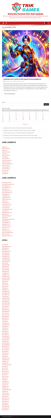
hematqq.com (5, 170)
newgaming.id (5, 296)
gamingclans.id (5, 334)
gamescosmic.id (6, 304)
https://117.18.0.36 (6, 148)
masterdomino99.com (7, 163)
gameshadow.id (5, 279)
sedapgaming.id (5, 264)
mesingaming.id (5, 406)
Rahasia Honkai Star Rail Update (25, 13)
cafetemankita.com (6, 204)
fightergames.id (5, 358)
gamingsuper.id (5, 408)
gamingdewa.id (5, 249)
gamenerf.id (5, 368)
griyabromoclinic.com (7, 236)
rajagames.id (5, 281)
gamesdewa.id (5, 266)
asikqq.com (4, 147)
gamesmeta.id (5, 346)
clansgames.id (5, 353)
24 (16, 119)
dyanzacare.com (6, 234)
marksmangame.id (6, 389)
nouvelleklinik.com (6, 222)
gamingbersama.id (6, 251)
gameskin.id (5, 366)
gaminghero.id (5, 399)
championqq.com (6, 167)
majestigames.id (6, 276)
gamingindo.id (5, 403)
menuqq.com (5, 173)
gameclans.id (5, 369)
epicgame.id (5, 384)
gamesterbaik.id (5, 269)
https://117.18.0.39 (6, 152)
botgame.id (4, 379)
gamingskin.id (5, 333)
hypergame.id (5, 388)
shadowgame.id (5, 291)
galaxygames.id (5, 309)
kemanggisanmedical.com (8, 219)
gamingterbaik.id (6, 254)
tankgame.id (5, 391)
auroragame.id (5, 319)
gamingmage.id (5, 338)
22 (2, 119)
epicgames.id (5, 361)
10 (16, 114)
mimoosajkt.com (6, 207)
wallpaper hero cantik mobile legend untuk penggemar (22, 79)
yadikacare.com (6, 227)
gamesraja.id (5, 263)
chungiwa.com (5, 211)
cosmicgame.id (5, 323)
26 (29, 119)
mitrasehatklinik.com (7, 216)
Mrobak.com (5, 201)
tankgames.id (5, 363)
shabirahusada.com (6, 226)
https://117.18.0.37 (6, 165)
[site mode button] (45, 23)
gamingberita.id (5, 294)
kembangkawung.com (7, 209)
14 (42, 114)
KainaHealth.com (6, 224)
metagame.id (5, 381)
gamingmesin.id (5, 398)
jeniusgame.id (5, 329)
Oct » (27, 124)
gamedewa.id (5, 284)
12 (29, 114)
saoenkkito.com (5, 189)
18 (23, 117)
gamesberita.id (5, 306)
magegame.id (5, 386)
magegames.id (5, 359)
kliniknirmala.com (6, 221)
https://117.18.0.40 (6, 168)
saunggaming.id (5, 258)
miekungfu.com (5, 202)
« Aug (24, 124)
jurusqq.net (4, 153)
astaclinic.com (5, 229)
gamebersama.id (6, 278)
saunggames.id (5, 273)
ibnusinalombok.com (7, 231)
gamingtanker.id (6, 343)
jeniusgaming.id (5, 256)
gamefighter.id (5, 373)
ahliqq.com (4, 150)
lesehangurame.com (7, 182)
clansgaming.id (5, 336)
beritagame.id (5, 326)
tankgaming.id (5, 393)
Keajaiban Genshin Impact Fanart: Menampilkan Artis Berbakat (18, 128)
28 (43, 119)
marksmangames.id (6, 364)
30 (9, 121)
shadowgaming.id (6, 259)
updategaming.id (6, 303)
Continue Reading (10, 93)
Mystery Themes (15, 416)
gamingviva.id (5, 409)
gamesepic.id (5, 351)
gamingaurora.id (6, 293)
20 (36, 117)
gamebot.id (4, 374)
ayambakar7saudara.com (8, 184)
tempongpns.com (6, 186)
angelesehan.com (6, 197)
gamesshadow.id (6, 261)
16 (9, 117)
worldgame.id (5, 328)
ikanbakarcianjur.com (7, 212)
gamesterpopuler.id (6, 246)
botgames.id (5, 356)
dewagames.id (5, 271)
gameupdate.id (5, 316)
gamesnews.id (5, 308)
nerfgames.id (5, 354)
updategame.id (5, 324)
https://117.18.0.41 (6, 158)
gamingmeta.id (5, 339)
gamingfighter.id (6, 344)
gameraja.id (5, 283)
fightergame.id (5, 383)
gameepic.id (5, 378)
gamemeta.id (5, 371)
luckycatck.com (5, 194)
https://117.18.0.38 (6, 162)
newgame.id (5, 321)
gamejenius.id (5, 286)
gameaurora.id (5, 313)
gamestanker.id (5, 394)
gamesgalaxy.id (5, 301)
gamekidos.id (5, 396)
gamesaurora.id (5, 299)
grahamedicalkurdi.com (7, 232)
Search (3, 102)
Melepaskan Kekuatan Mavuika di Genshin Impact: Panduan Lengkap (19, 130)
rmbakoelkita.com (6, 196)
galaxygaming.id (6, 298)
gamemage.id (5, 376)
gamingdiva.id (5, 404)
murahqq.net (5, 157)
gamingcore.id (5, 401)
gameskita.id (5, 244)
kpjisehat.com (5, 214)
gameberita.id (5, 318)
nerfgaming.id (5, 341)
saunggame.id (5, 289)
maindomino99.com (7, 160)
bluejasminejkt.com (6, 199)
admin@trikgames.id (19, 81)
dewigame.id (5, 288)
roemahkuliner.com (6, 187)
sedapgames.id (5, 274)
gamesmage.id (5, 349)
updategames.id (6, 311)
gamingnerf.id (5, 331)
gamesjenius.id (5, 268)
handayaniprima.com (7, 191)
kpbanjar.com (5, 217)
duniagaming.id (5, 253)
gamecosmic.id (5, 314)
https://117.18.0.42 (6, 155)
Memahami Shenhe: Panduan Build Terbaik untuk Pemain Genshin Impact (21, 135)
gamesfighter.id (5, 348)
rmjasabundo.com (6, 206)
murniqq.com (5, 172)
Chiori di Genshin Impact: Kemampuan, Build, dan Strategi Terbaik (19, 133)
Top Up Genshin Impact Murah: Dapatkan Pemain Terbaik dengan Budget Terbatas (23, 137)
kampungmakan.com (7, 192)
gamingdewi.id (5, 248)
